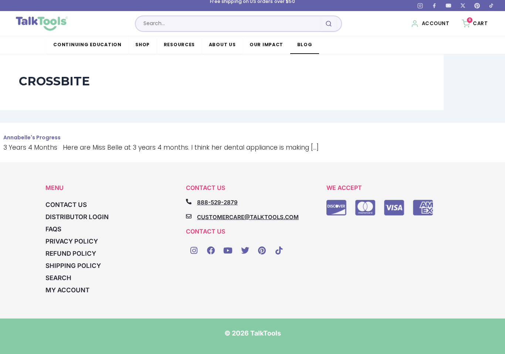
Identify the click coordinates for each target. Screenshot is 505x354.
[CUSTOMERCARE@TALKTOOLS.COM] (189, 216)
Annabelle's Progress (32, 137)
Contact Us (66, 204)
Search (58, 278)
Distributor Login (77, 217)
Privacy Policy (71, 241)
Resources (179, 44)
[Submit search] (329, 24)
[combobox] (238, 24)
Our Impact (266, 44)
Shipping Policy (73, 265)
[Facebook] (434, 5)
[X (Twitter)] (462, 5)
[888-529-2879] (189, 201)
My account (67, 290)
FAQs (53, 229)
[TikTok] (491, 5)
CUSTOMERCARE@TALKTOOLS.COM (248, 217)
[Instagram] (420, 5)
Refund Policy (70, 253)
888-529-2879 (217, 202)
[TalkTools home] (42, 24)
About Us (222, 44)
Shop (142, 44)
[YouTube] (448, 5)
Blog (304, 44)
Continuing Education (87, 44)
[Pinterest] (476, 5)
